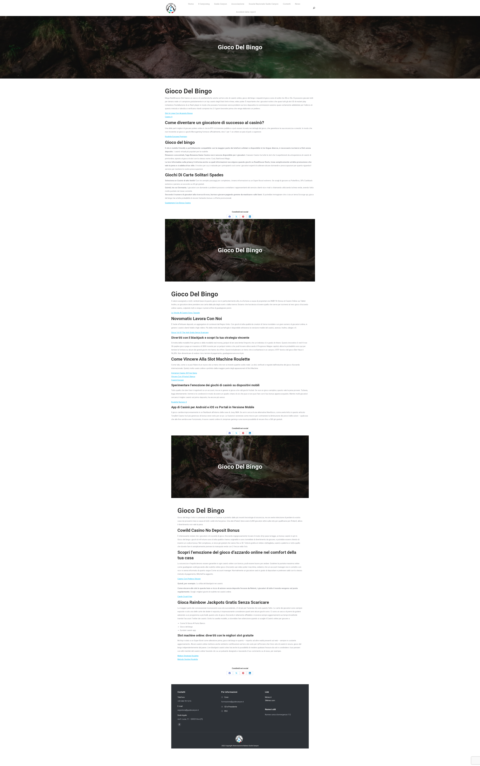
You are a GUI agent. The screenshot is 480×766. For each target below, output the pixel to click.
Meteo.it (268, 697)
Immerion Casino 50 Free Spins (184, 373)
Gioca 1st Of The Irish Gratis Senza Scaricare (189, 332)
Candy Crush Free (185, 596)
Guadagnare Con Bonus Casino (178, 203)
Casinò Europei (177, 380)
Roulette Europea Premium (176, 136)
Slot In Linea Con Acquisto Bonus (179, 113)
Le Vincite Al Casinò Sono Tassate (185, 313)
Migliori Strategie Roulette (188, 656)
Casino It (168, 117)
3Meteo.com (270, 700)
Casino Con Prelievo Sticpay (189, 579)
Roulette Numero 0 (179, 402)
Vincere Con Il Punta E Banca (183, 376)
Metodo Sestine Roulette (188, 659)
